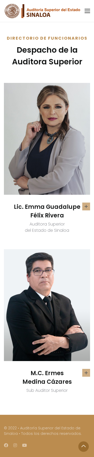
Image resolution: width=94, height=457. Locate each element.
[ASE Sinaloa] (42, 11)
